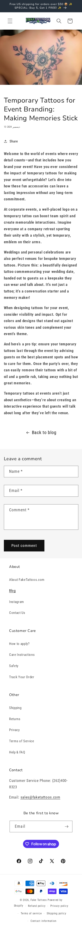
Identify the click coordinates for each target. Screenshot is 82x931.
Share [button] (14, 141)
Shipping (15, 708)
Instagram (16, 602)
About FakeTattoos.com (26, 580)
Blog (12, 591)
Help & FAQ (17, 752)
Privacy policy (59, 906)
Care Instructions (22, 655)
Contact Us (17, 613)
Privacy (14, 730)
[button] (10, 21)
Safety (13, 666)
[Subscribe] (66, 827)
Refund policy (36, 906)
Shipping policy (56, 913)
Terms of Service (21, 741)
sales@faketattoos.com (40, 797)
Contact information (43, 921)
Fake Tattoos (39, 900)
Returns (14, 719)
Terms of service (31, 913)
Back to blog (44, 432)
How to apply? (19, 644)
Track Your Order (21, 677)
